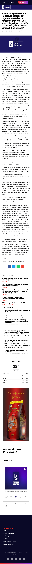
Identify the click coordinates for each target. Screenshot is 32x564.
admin (4, 31)
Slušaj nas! (23, 2)
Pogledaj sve (8, 460)
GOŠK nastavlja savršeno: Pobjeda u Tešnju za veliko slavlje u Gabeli (15, 279)
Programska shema (8, 533)
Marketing (6, 536)
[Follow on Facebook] (8, 559)
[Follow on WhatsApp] (24, 559)
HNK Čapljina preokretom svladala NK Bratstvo (16, 303)
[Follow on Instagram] (12, 559)
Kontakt (5, 538)
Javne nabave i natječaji (9, 541)
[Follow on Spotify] (16, 559)
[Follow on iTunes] (20, 559)
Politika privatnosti (8, 544)
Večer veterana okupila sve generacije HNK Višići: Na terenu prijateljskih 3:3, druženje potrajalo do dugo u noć (15, 291)
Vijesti (20, 31)
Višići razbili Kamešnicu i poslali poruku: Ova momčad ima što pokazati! (15, 284)
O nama (5, 530)
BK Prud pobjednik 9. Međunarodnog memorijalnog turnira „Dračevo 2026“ (13, 297)
